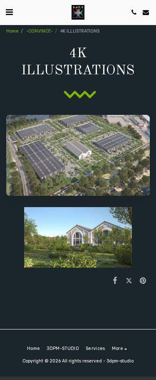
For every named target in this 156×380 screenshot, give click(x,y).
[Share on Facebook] (115, 281)
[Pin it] (143, 281)
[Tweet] (129, 281)
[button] (9, 12)
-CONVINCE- (39, 31)
